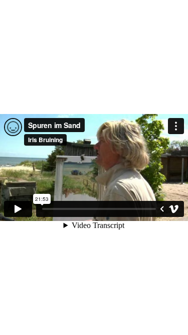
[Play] (18, 209)
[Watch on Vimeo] (174, 209)
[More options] (176, 126)
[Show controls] (162, 209)
